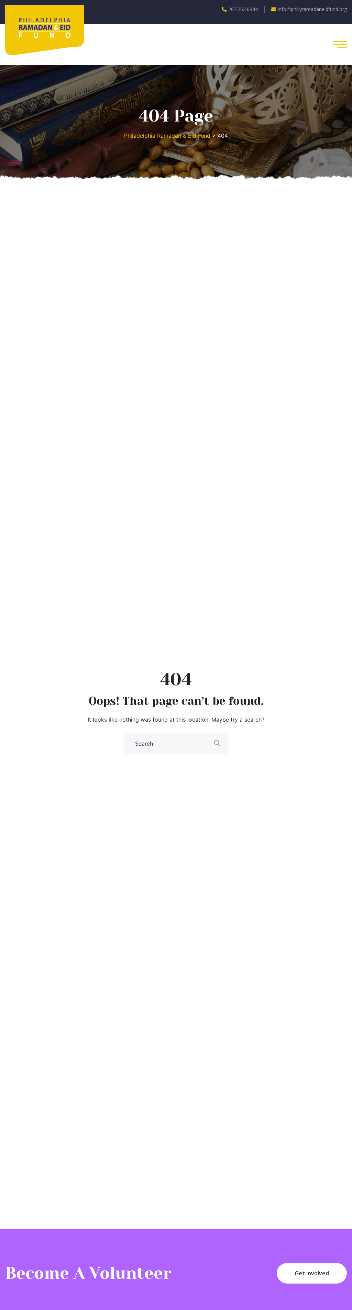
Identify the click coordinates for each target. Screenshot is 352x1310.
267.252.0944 (243, 9)
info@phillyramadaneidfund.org (312, 9)
